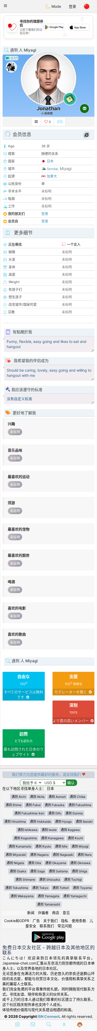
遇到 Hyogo (63, 821)
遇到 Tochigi (73, 879)
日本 (50, 161)
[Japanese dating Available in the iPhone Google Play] (48, 934)
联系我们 (47, 926)
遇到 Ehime (13, 805)
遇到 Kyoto (43, 846)
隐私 (64, 920)
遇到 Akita (37, 797)
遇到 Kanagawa (52, 838)
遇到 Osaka (18, 871)
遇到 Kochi (75, 838)
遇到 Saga (37, 871)
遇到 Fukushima (80, 805)
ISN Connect (48, 1016)
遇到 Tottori (61, 888)
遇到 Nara (85, 855)
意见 (66, 912)
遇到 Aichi (19, 797)
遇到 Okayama (55, 863)
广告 (36, 920)
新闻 (30, 912)
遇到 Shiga (79, 871)
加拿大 (52, 176)
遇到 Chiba (77, 797)
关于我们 (50, 920)
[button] (5, 5)
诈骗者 (43, 912)
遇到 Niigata (15, 863)
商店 (55, 912)
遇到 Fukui (33, 805)
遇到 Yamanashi (48, 904)
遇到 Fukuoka (54, 805)
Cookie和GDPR (16, 920)
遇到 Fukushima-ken (29, 813)
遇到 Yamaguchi (74, 896)
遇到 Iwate (49, 830)
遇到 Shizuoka (49, 879)
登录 (72, 6)
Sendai (52, 169)
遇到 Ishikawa (28, 830)
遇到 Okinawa (80, 863)
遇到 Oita (34, 863)
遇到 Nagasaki (63, 855)
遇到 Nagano (39, 855)
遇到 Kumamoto (20, 846)
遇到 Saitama (58, 871)
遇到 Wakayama (22, 896)
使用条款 (79, 920)
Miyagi (66, 168)
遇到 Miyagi (80, 846)
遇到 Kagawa (70, 830)
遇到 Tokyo (40, 888)
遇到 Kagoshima (25, 838)
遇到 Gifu (54, 813)
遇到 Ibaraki (84, 821)
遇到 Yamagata (48, 896)
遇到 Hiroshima (15, 821)
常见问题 (64, 926)
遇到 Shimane (25, 879)
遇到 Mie (61, 846)
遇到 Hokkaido (40, 821)
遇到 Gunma (74, 813)
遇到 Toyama (82, 888)
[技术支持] (79, 1025)
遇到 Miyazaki (16, 855)
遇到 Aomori (57, 797)
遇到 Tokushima (16, 888)
